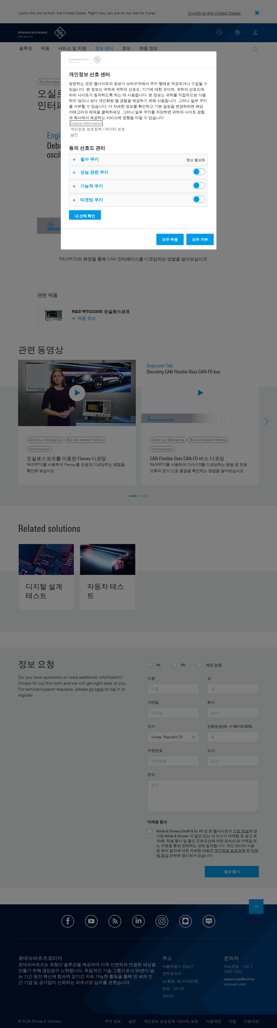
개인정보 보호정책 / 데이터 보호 (97, 129)
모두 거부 (200, 239)
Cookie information (86, 123)
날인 (74, 134)
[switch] (199, 171)
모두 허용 (170, 239)
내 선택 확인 (85, 215)
